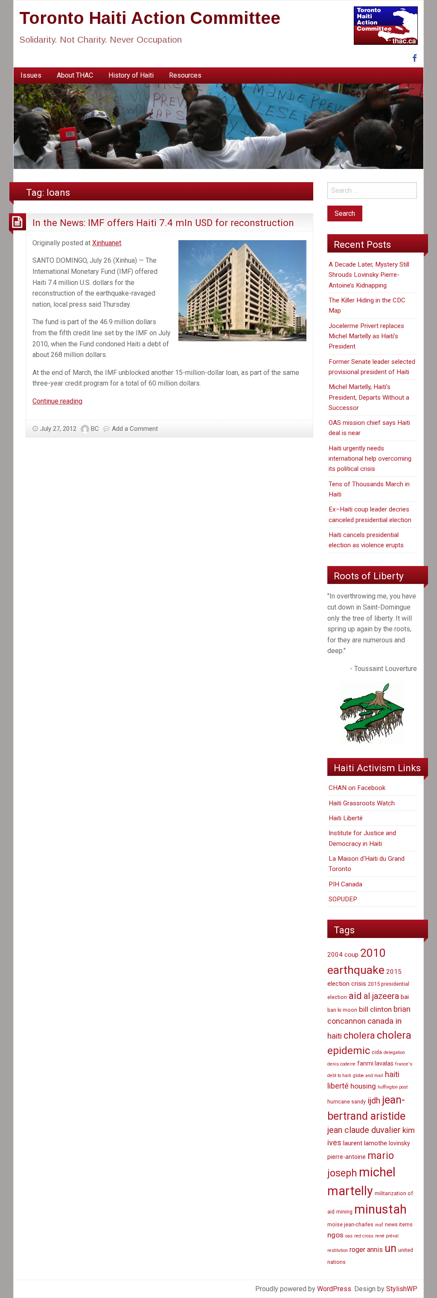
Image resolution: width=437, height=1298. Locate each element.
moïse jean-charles (350, 1224)
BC (95, 429)
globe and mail (368, 1075)
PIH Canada (345, 884)
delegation (394, 1052)
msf (379, 1225)
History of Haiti (131, 75)
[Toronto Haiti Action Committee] (218, 126)
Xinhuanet (106, 243)
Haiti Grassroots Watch (362, 803)
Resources (185, 75)
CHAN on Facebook (357, 788)
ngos (335, 1235)
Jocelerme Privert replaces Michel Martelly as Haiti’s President (366, 336)
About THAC (75, 75)
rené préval (387, 1236)
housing (363, 1086)
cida (377, 1052)
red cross (363, 1236)
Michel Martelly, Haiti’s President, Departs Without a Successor (369, 397)
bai (405, 997)
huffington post (393, 1087)
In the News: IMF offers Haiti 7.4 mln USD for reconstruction (163, 222)
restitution (337, 1250)
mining (344, 1211)
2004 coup (342, 954)
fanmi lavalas (375, 1063)
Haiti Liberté (346, 818)
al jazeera (381, 996)
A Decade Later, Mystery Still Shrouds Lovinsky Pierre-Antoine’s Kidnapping (369, 275)
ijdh (373, 1101)
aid (355, 996)
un (390, 1248)
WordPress (334, 1289)
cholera (359, 1035)
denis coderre (341, 1064)
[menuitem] (31, 75)
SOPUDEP (343, 899)
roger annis (366, 1250)
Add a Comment (135, 429)
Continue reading (57, 401)
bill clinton (375, 1009)
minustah (380, 1209)
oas (349, 1236)
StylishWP (401, 1289)
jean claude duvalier (364, 1130)
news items (399, 1224)
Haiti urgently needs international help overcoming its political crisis (370, 458)
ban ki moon (342, 1010)
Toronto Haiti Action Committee (149, 18)
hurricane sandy (346, 1101)
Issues (30, 75)
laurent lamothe (365, 1143)
